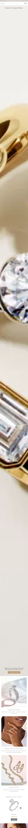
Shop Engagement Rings (14, 672)
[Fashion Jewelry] (14, 770)
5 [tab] (16, 674)
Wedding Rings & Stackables (14, 748)
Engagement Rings (14, 709)
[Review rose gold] (16, 816)
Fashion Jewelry (14, 787)
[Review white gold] (12, 816)
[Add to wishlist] (25, 3)
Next (20, 808)
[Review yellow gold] (14, 816)
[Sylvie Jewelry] (14, 3)
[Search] (3, 3)
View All (14, 819)
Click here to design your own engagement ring (14, 0)
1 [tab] (11, 674)
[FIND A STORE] (26, 3)
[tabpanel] (14, 340)
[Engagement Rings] (14, 692)
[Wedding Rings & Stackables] (14, 731)
